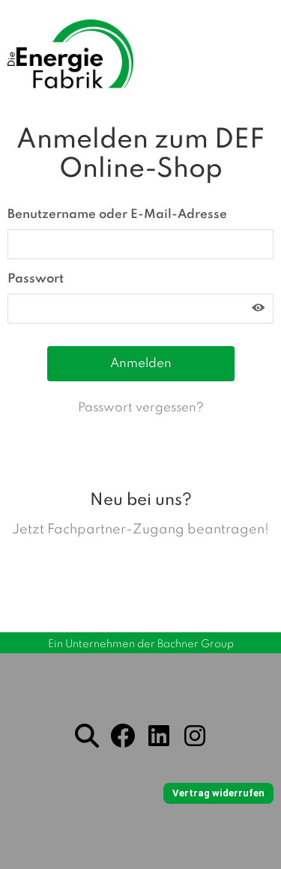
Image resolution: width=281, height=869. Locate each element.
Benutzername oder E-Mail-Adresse (117, 214)
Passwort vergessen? (141, 408)
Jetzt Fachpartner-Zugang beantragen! (140, 529)
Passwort (35, 279)
